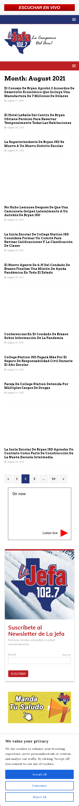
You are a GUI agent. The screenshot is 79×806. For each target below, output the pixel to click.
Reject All (39, 797)
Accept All (39, 774)
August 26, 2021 (15, 127)
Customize (39, 786)
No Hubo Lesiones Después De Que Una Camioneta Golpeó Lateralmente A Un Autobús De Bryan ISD (36, 211)
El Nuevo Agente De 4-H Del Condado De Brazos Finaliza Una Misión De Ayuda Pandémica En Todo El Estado (37, 268)
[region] (39, 770)
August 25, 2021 (15, 219)
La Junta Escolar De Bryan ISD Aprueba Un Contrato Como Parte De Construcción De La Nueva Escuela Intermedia (39, 453)
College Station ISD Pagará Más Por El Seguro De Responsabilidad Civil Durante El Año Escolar (38, 361)
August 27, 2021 (15, 100)
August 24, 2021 (15, 369)
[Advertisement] (39, 180)
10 (53, 479)
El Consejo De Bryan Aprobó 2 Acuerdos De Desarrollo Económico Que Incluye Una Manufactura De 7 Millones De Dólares (39, 92)
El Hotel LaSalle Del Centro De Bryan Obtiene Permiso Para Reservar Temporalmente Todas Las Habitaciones (37, 118)
